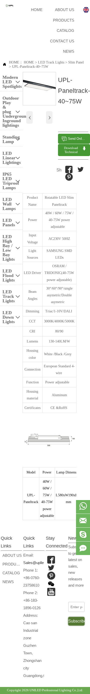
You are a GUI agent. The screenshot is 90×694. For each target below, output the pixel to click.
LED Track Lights (51, 62)
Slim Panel (76, 62)
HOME (29, 62)
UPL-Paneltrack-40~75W (30, 66)
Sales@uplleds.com (39, 563)
